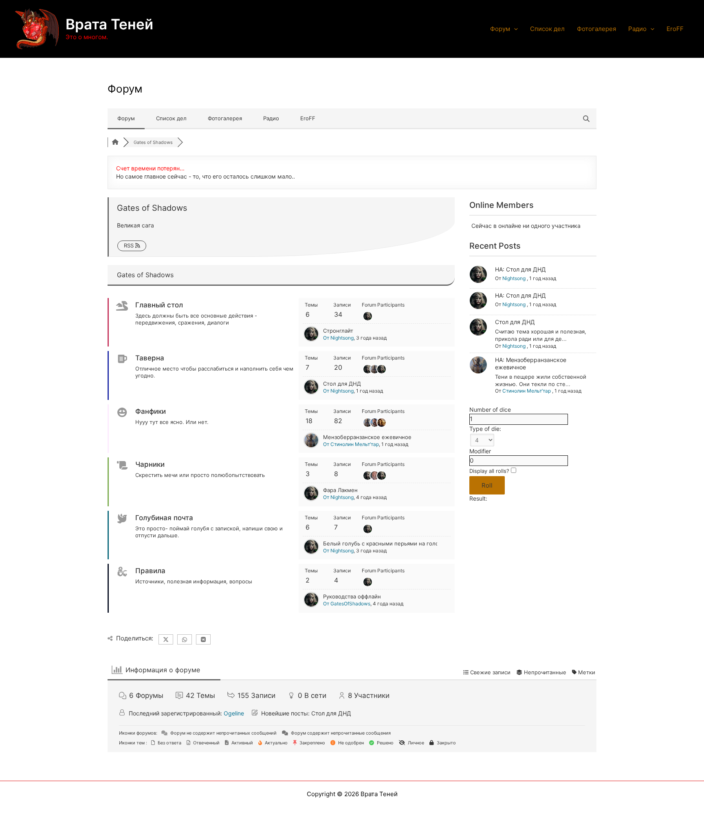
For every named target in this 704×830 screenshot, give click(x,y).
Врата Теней (109, 24)
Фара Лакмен (340, 490)
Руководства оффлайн (352, 596)
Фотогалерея (596, 29)
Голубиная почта (164, 518)
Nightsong (514, 278)
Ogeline (234, 713)
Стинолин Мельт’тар (526, 391)
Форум (500, 29)
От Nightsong (338, 338)
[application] (514, 29)
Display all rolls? (490, 471)
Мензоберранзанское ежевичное (367, 437)
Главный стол (159, 305)
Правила (150, 571)
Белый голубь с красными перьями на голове (384, 543)
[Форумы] (115, 142)
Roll (487, 485)
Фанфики (150, 411)
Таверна (149, 358)
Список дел (547, 29)
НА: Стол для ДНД (520, 269)
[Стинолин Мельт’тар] (311, 446)
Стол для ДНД (342, 383)
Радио (637, 29)
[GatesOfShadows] (311, 605)
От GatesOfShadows (346, 603)
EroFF (675, 29)
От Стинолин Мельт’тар (351, 444)
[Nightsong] (311, 339)
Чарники (150, 464)
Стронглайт (338, 330)
